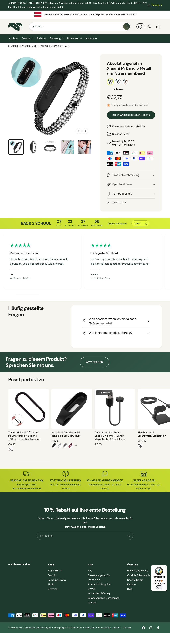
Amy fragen (94, 362)
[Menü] (165, 567)
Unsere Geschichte (137, 570)
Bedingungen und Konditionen (68, 627)
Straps (19, 627)
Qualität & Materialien (139, 575)
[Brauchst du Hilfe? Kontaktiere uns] (149, 26)
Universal (53, 589)
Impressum (90, 627)
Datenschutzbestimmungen (38, 627)
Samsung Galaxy (57, 579)
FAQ (90, 570)
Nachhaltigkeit (135, 579)
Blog (129, 589)
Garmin (52, 575)
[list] (85, 14)
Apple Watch (55, 570)
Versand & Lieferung (99, 593)
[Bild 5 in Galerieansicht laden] (50, 147)
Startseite (13, 46)
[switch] (159, 587)
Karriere (131, 584)
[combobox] (80, 26)
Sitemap (127, 627)
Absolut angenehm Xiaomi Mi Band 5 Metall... (46, 46)
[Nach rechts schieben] (85, 131)
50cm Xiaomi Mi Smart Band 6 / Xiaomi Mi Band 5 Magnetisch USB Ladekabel (110, 436)
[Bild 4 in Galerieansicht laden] (33, 147)
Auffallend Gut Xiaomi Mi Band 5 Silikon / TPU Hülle (66, 434)
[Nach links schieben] (78, 131)
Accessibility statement (109, 627)
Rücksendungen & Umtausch (103, 597)
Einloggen (156, 5)
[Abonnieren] (129, 536)
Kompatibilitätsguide (99, 584)
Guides (91, 588)
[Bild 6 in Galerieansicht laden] (67, 147)
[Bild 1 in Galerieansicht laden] (16, 147)
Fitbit (51, 584)
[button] (13, 38)
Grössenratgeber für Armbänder (99, 577)
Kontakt (92, 602)
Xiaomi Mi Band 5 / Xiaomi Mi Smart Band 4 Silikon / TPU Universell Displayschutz (24, 436)
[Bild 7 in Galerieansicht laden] (84, 147)
